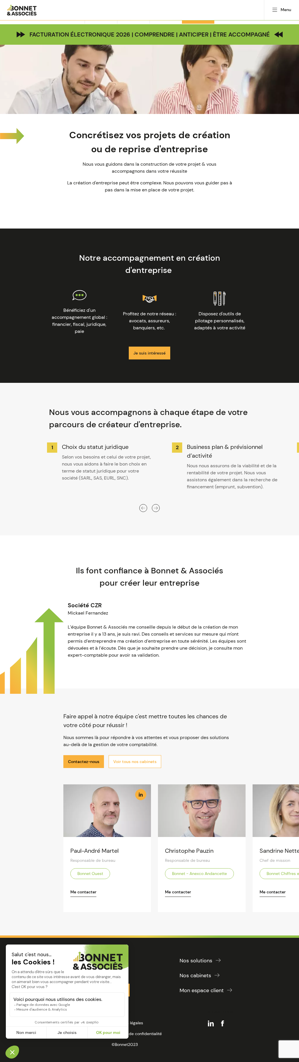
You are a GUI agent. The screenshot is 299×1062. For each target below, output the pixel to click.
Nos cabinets (195, 975)
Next (156, 508)
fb (222, 1023)
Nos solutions (196, 960)
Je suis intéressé (149, 353)
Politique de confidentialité (137, 1033)
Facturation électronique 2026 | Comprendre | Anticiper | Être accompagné (149, 34)
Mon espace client (202, 990)
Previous (143, 508)
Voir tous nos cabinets (135, 761)
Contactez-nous (83, 761)
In (140, 794)
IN (210, 1023)
